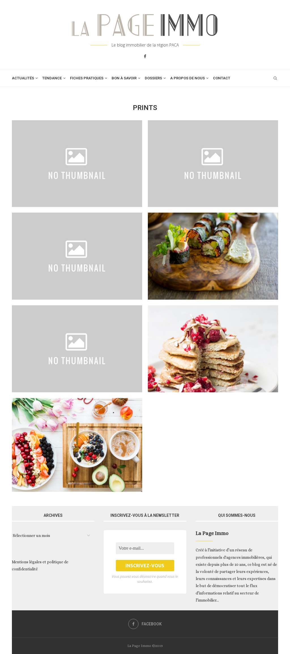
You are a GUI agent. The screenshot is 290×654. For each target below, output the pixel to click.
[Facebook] (145, 56)
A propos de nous (187, 78)
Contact (221, 78)
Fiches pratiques (86, 78)
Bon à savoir (124, 78)
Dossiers (153, 78)
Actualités (23, 78)
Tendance (52, 78)
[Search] (275, 78)
